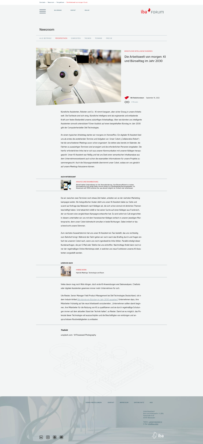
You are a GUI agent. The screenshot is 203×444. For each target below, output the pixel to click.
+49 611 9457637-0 (155, 422)
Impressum (124, 402)
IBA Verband (58, 10)
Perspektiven (60, 2)
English (87, 10)
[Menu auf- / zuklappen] (42, 11)
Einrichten (76, 38)
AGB (151, 402)
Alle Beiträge (45, 38)
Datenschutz (139, 402)
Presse (109, 38)
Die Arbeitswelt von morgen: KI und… (77, 2)
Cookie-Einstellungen (94, 402)
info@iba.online (153, 424)
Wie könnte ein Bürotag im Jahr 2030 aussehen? (97, 299)
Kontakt (73, 10)
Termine (98, 38)
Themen (87, 38)
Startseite (42, 2)
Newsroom (51, 2)
